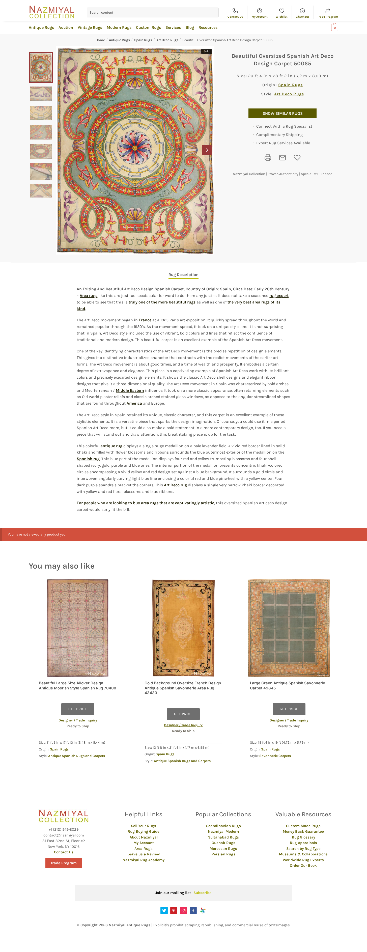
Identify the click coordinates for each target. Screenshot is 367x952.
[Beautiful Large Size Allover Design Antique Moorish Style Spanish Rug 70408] (78, 628)
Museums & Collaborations (303, 854)
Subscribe (202, 892)
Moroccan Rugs (223, 848)
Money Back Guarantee (303, 831)
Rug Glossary (303, 837)
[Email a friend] (282, 157)
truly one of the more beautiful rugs (162, 302)
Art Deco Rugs (167, 40)
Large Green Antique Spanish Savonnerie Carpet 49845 (287, 685)
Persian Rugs (223, 854)
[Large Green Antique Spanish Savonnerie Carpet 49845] (289, 628)
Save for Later (297, 157)
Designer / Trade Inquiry (78, 720)
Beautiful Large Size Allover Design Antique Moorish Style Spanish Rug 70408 (77, 685)
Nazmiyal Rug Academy (143, 860)
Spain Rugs (143, 40)
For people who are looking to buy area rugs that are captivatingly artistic (145, 502)
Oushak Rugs (223, 843)
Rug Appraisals (303, 843)
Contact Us (235, 16)
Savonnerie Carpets (275, 756)
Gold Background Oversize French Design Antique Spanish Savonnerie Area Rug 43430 (183, 688)
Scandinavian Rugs (223, 826)
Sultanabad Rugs (223, 837)
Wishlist (282, 16)
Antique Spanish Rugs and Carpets (76, 756)
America (134, 403)
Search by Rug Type (303, 848)
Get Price (77, 709)
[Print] (267, 157)
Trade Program (327, 16)
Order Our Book (303, 865)
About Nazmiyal (144, 837)
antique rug (111, 445)
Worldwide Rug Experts (303, 860)
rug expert (279, 295)
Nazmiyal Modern (223, 831)
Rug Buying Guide (143, 831)
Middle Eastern (130, 390)
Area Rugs (143, 848)
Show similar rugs (283, 113)
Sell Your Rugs (143, 826)
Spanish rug (88, 458)
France (145, 320)
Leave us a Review (143, 854)
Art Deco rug (175, 485)
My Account (259, 16)
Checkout (302, 16)
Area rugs (88, 295)
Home (100, 40)
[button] (207, 150)
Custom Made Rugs (303, 826)
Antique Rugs (119, 40)
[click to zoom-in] (135, 150)
